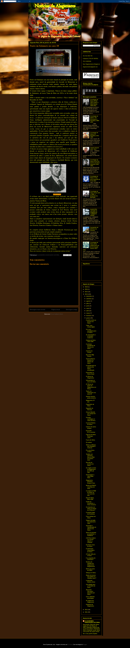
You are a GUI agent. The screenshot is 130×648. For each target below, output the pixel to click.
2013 (86, 294)
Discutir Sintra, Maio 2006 (90, 498)
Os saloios (89, 442)
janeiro (88, 318)
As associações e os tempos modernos (91, 336)
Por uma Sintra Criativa (90, 451)
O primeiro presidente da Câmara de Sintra (90, 346)
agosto (88, 301)
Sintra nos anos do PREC (90, 569)
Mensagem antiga (71, 309)
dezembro (89, 296)
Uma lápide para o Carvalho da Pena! (90, 586)
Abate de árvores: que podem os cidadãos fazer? (91, 576)
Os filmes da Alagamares (90, 377)
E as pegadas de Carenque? (90, 558)
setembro (89, 298)
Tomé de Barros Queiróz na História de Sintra (90, 361)
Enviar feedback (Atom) (57, 314)
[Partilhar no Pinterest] (71, 255)
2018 (86, 287)
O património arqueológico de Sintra (90, 550)
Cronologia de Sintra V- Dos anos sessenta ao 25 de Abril (95, 178)
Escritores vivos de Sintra (90, 545)
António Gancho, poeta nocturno (91, 397)
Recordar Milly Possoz (90, 355)
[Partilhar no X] (67, 255)
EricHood (70, 644)
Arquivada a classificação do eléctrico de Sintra (91, 528)
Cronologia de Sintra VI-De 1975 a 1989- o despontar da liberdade (95, 194)
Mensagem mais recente (37, 309)
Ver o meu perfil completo (90, 633)
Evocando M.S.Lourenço (90, 431)
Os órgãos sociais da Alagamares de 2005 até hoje (91, 470)
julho (87, 303)
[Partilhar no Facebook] (69, 255)
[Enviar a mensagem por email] (64, 255)
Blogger (85, 644)
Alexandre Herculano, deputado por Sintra (90, 592)
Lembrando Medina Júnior (90, 581)
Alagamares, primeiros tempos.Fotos (90, 481)
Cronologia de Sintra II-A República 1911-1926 (94, 135)
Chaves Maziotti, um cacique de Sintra (91, 413)
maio (87, 308)
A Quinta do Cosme (89, 351)
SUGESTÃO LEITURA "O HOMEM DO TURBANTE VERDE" (93, 212)
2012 (86, 609)
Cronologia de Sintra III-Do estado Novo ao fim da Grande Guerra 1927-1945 (91, 246)
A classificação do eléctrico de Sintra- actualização (91, 368)
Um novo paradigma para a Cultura (91, 331)
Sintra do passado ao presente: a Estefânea (91, 534)
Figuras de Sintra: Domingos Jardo (91, 436)
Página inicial (55, 309)
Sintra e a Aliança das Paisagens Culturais (91, 446)
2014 (86, 291)
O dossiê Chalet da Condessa (90, 513)
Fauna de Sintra (90, 440)
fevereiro (89, 315)
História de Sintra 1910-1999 (91, 340)
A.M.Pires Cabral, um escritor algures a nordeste (91, 540)
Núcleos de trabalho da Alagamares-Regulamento (90, 564)
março (88, 313)
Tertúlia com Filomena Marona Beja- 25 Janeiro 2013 (90, 457)
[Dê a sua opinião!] (66, 255)
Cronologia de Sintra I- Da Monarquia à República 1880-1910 (94, 119)
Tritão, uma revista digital (90, 326)
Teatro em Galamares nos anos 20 (91, 392)
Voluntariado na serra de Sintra (91, 381)
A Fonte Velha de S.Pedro (91, 554)
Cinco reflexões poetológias (90, 597)
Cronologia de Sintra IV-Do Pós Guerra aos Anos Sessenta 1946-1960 (95, 162)
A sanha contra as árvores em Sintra (91, 321)
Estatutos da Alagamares (90, 605)
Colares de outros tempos (91, 427)
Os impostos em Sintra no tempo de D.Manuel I (91, 508)
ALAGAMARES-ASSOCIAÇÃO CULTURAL (92, 621)
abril (87, 310)
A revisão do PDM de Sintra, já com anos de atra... (91, 493)
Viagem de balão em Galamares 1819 (91, 522)
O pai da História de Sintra (90, 423)
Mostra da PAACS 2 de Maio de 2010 (91, 487)
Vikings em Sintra (91, 572)
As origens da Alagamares (90, 601)
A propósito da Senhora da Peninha (94, 229)
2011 (86, 612)
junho (88, 306)
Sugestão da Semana (89, 408)
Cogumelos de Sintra (90, 405)
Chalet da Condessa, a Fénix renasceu (91, 503)
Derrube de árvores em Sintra (90, 464)
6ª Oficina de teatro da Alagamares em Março (91, 386)
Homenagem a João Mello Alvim (90, 476)
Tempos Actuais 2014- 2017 (94, 148)
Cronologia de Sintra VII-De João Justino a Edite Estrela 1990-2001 (94, 102)
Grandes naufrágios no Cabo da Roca (90, 419)
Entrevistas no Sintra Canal (90, 373)
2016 (86, 289)
